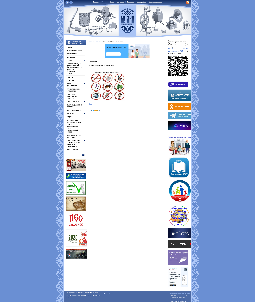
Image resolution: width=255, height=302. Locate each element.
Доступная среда (74, 110)
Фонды (70, 60)
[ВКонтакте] (91, 110)
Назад (91, 104)
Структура (120, 2)
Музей (69, 47)
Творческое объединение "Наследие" (72, 96)
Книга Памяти (72, 150)
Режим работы (141, 2)
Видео (69, 117)
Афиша (112, 2)
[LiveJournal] (99, 110)
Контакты (130, 2)
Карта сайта (177, 293)
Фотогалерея (72, 80)
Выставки (71, 57)
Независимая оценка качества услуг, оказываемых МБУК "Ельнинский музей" (74, 126)
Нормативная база (74, 50)
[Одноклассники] (95, 110)
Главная (96, 2)
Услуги (70, 77)
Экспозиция (72, 54)
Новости (104, 2)
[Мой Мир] (97, 110)
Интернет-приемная (155, 2)
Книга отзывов (73, 101)
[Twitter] (93, 110)
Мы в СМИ (71, 113)
